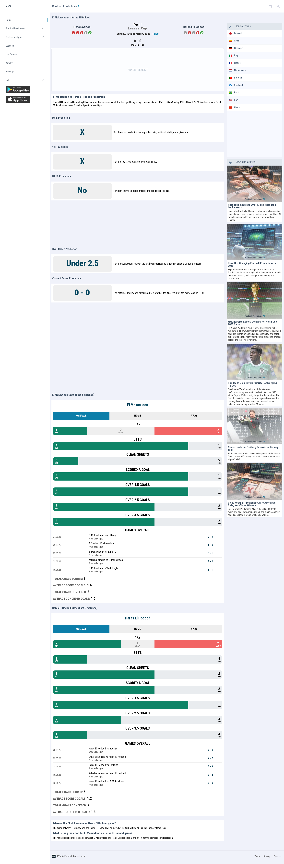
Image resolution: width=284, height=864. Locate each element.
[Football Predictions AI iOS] (25, 99)
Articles (9, 63)
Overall (81, 415)
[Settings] (271, 6)
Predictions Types (26, 38)
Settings (10, 71)
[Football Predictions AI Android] (25, 89)
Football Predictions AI (75, 856)
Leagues (10, 45)
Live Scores (11, 54)
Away (194, 415)
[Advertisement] (137, 69)
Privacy (267, 856)
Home (9, 19)
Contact (278, 856)
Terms (257, 856)
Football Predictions (26, 30)
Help (26, 82)
